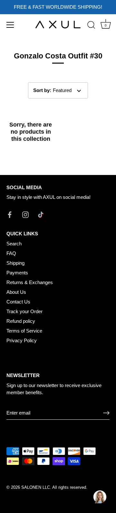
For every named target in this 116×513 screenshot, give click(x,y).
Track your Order (24, 311)
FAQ (11, 253)
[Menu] (10, 25)
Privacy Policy (21, 340)
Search (14, 243)
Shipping (15, 263)
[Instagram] (25, 214)
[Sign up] (106, 413)
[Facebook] (9, 214)
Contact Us (18, 301)
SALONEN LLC (35, 487)
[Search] (91, 26)
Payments (17, 272)
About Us (16, 292)
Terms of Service (24, 330)
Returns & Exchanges (29, 282)
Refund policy (20, 321)
